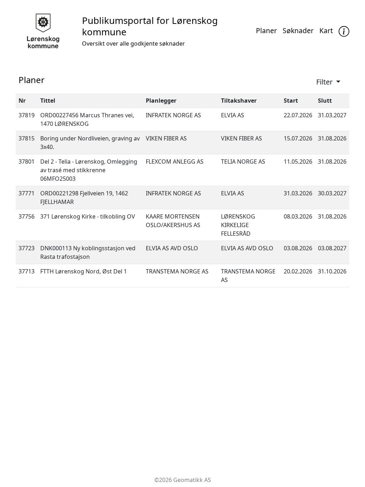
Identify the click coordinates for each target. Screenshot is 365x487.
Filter (325, 82)
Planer (266, 30)
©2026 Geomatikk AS (182, 480)
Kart (326, 30)
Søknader (298, 30)
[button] (344, 31)
